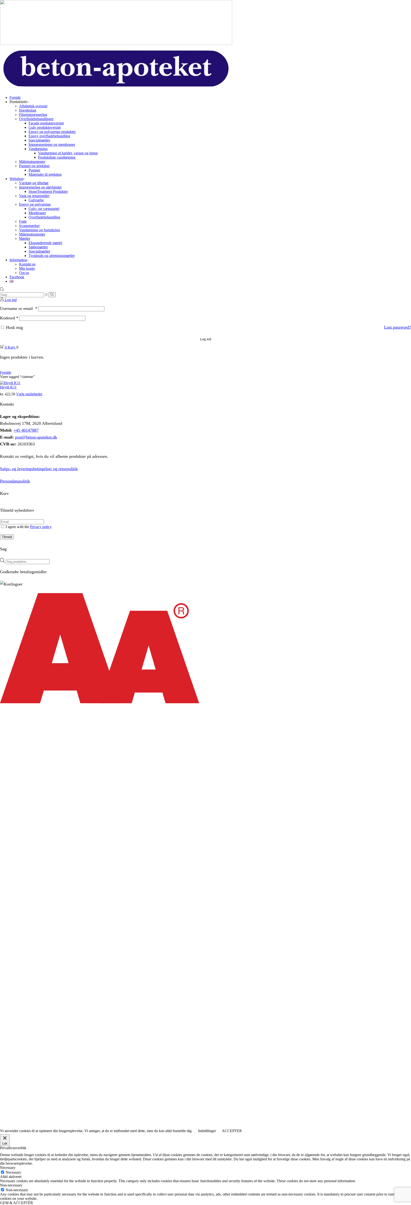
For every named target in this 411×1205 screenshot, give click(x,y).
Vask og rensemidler (34, 196)
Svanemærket (29, 226)
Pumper (34, 170)
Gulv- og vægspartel (44, 209)
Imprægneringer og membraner (52, 144)
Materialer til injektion (45, 174)
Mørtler (24, 238)
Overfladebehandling (44, 217)
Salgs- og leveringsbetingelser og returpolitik (39, 468)
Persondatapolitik (15, 481)
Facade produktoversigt (46, 123)
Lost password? (397, 327)
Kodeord (9, 318)
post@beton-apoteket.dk (36, 437)
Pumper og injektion (34, 166)
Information (18, 260)
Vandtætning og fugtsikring (39, 230)
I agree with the (28, 527)
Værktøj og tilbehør (34, 183)
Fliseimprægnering (33, 115)
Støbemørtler (38, 247)
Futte (23, 221)
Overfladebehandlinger (36, 119)
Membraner (37, 213)
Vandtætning (38, 149)
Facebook (17, 277)
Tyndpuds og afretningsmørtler (52, 256)
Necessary (13, 1172)
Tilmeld (7, 537)
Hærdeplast (27, 110)
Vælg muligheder (29, 394)
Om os (24, 273)
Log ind (205, 339)
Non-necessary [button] (11, 1185)
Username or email (18, 308)
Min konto (27, 268)
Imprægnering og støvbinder (40, 187)
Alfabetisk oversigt (33, 106)
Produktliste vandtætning (56, 157)
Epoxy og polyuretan (35, 204)
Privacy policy (41, 527)
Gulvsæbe (36, 200)
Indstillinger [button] (207, 1131)
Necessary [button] (7, 1168)
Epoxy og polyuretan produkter (52, 132)
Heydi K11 (8, 387)
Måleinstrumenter (32, 162)
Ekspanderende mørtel (45, 243)
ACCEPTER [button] (232, 1131)
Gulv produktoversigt (45, 127)
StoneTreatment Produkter (48, 191)
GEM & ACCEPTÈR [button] (16, 1203)
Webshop (17, 179)
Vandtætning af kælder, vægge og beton (68, 153)
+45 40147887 (26, 430)
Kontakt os (27, 264)
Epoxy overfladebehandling (49, 136)
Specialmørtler (39, 140)
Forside (15, 97)
